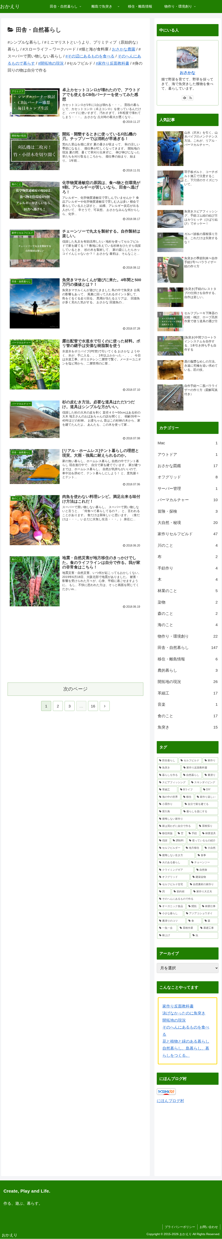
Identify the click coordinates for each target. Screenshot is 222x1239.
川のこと (188, 545)
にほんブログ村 (170, 1101)
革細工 (188, 693)
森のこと (188, 613)
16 (93, 706)
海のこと (188, 625)
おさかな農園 (123, 49)
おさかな (187, 73)
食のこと (188, 716)
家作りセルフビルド (188, 534)
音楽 (188, 704)
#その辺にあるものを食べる (89, 56)
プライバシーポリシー (180, 1227)
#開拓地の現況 (51, 63)
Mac (188, 443)
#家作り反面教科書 (112, 63)
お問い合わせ (209, 1227)
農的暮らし (188, 670)
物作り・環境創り (188, 636)
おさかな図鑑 (188, 466)
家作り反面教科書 (178, 1006)
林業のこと (188, 591)
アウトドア (188, 454)
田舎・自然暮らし (188, 647)
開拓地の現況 (188, 681)
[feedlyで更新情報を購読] (184, 97)
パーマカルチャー (188, 500)
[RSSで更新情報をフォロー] (190, 97)
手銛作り (188, 568)
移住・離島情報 (188, 659)
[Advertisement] (75, 645)
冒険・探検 (188, 511)
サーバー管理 (188, 488)
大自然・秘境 (188, 522)
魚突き (188, 727)
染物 (188, 602)
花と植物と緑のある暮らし (185, 1041)
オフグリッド (188, 477)
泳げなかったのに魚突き (183, 1013)
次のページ (75, 689)
